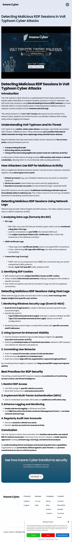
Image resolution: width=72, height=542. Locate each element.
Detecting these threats (34, 437)
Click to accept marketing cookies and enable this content (36, 52)
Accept (34, 535)
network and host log (51, 193)
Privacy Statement (49, 539)
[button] (68, 522)
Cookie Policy (41, 539)
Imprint (56, 539)
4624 (14, 308)
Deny (48, 535)
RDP (40, 295)
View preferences (63, 535)
